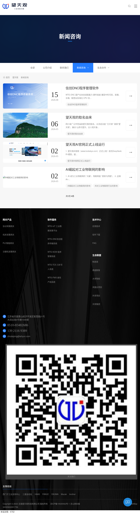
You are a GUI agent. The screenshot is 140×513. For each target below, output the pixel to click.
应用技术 (96, 226)
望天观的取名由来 (79, 117)
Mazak (64, 494)
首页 (8, 77)
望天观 (15, 77)
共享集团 (96, 304)
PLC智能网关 (8, 243)
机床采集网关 (8, 234)
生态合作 (101, 67)
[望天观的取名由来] (25, 125)
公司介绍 (47, 67)
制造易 (95, 261)
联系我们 (64, 67)
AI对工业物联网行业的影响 (106, 185)
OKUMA (54, 494)
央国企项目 (97, 287)
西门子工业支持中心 (11, 494)
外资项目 (96, 295)
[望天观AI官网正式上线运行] (25, 152)
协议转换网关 (8, 226)
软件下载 (96, 234)
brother (72, 494)
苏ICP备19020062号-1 (60, 503)
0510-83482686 (17, 325)
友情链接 (7, 486)
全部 (32, 67)
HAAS (37, 494)
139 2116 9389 (17, 330)
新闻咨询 (81, 67)
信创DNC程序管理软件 (82, 87)
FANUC (45, 494)
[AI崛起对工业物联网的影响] (25, 177)
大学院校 (96, 278)
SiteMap (133, 503)
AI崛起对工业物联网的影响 (85, 169)
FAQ (94, 243)
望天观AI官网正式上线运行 (85, 144)
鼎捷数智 (96, 270)
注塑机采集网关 (9, 251)
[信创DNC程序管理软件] (25, 96)
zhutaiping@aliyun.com (18, 336)
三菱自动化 (27, 494)
